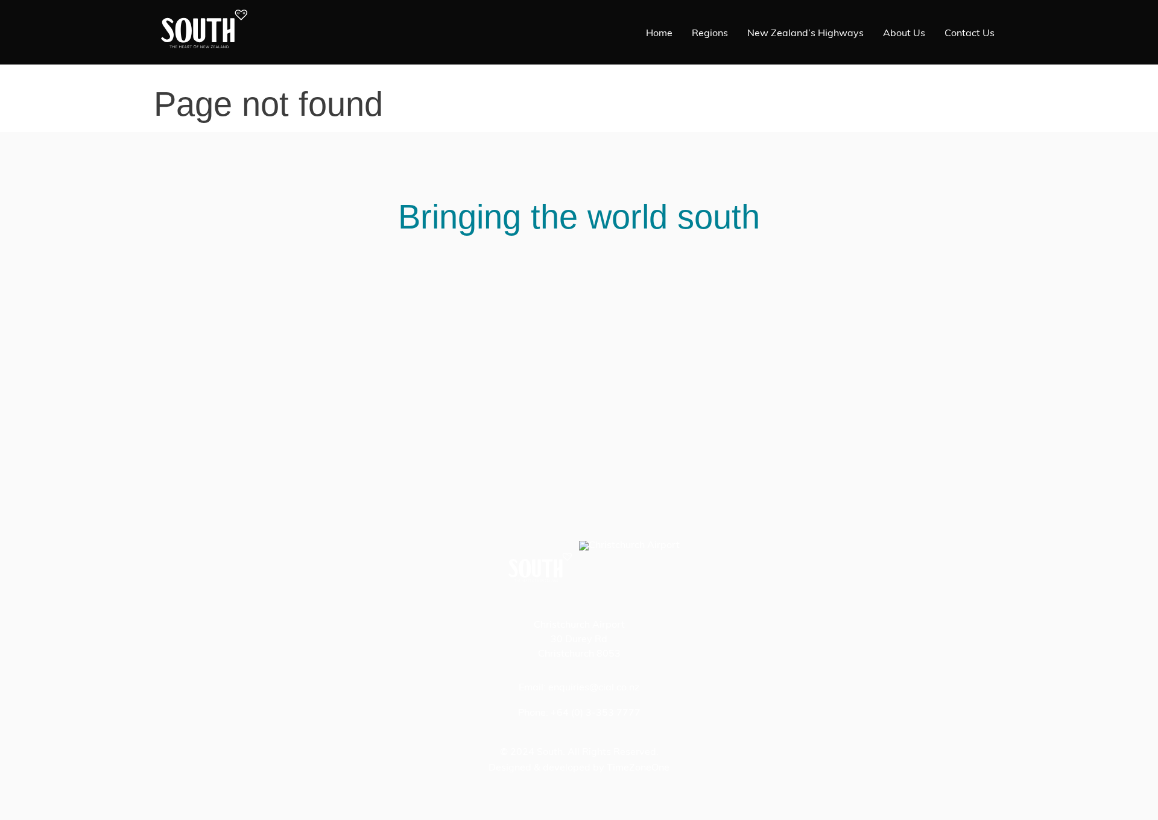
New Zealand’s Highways (805, 34)
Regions (710, 34)
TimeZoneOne (638, 768)
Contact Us (969, 34)
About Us (904, 34)
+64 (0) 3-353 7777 (596, 713)
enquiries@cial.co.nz (593, 688)
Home (659, 34)
